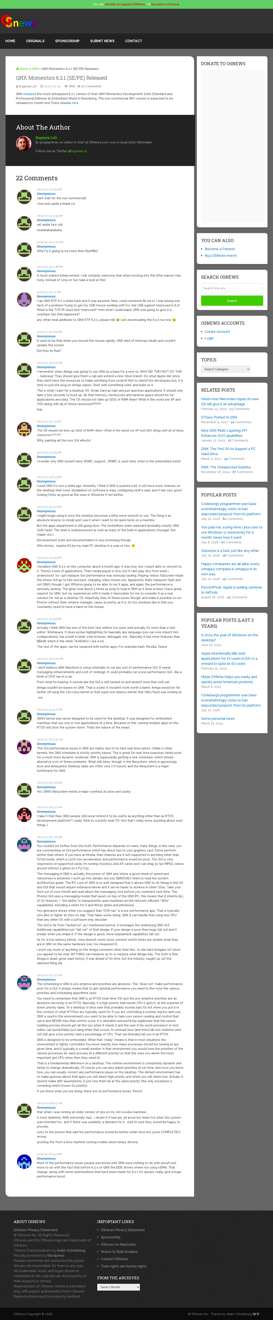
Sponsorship (67, 41)
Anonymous (46, 194)
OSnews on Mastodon (118, 1244)
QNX (35, 69)
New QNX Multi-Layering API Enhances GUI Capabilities (224, 433)
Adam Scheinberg (71, 1250)
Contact (133, 41)
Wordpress (55, 1256)
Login (209, 338)
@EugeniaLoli (77, 151)
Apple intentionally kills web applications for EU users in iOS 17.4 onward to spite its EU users (229, 658)
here (75, 103)
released (29, 94)
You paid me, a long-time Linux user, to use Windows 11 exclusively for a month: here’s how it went (232, 532)
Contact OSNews (114, 1259)
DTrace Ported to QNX (219, 417)
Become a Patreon (220, 249)
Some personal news (218, 719)
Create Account (217, 332)
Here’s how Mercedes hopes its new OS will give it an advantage (230, 401)
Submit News (102, 41)
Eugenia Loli (27, 86)
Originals (35, 41)
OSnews (20, 1314)
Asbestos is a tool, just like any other (230, 551)
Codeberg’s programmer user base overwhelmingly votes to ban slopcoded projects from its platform (231, 509)
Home (10, 41)
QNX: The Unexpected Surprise (226, 467)
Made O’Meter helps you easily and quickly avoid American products (229, 679)
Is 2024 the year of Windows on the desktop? (229, 637)
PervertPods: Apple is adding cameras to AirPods (231, 589)
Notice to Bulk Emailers (119, 1252)
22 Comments (91, 86)
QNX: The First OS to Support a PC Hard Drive (228, 451)
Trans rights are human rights (124, 1266)
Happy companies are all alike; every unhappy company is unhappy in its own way (230, 569)
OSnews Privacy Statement (36, 1230)
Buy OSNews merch (221, 256)
